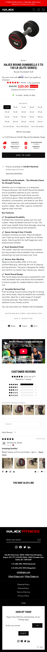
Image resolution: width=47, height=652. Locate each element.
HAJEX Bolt (14, 144)
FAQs (23, 603)
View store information (14, 173)
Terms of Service (23, 592)
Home (23, 60)
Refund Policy (23, 588)
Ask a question (23, 318)
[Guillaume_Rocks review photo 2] (19, 463)
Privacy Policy (23, 596)
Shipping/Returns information (23, 313)
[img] (8, 439)
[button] (13, 82)
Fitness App (23, 619)
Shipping (14, 90)
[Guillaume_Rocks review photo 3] (32, 463)
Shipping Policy (23, 584)
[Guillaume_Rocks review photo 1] (7, 463)
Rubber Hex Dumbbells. (33, 306)
